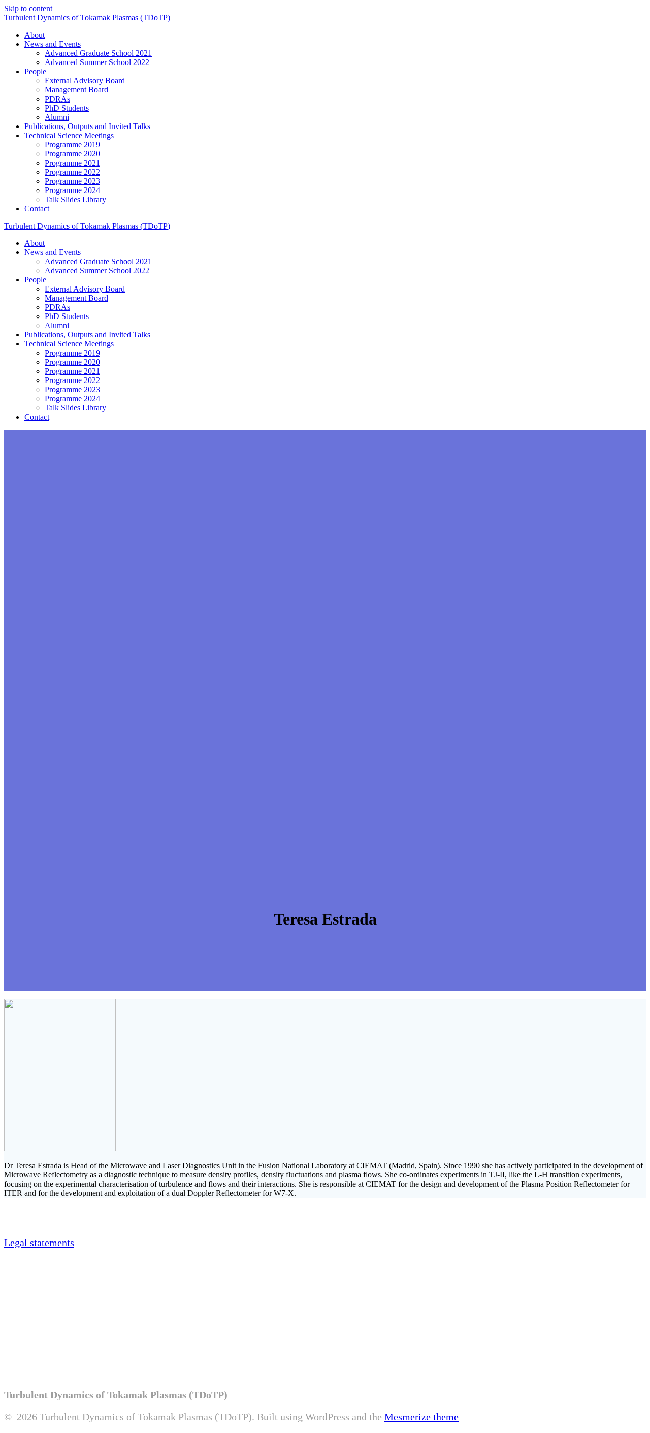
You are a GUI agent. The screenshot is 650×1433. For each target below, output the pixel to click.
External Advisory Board (85, 80)
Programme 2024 (72, 190)
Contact (36, 208)
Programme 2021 (72, 162)
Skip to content (28, 8)
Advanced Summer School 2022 (97, 62)
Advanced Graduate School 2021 (98, 53)
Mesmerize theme (421, 1416)
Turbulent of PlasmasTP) (87, 17)
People (35, 71)
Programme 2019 (72, 144)
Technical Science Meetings (69, 135)
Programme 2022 (72, 172)
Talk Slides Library (75, 199)
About (34, 34)
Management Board (76, 89)
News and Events (52, 44)
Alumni (57, 117)
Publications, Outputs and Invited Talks (87, 126)
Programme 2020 (72, 153)
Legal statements (39, 1242)
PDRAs (57, 98)
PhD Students (67, 108)
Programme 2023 (72, 181)
